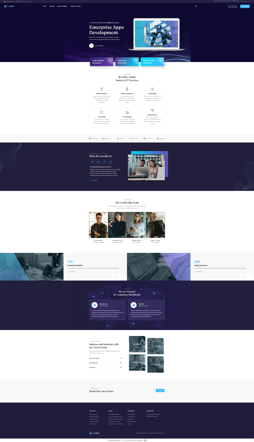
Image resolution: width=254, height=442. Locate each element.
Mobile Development (127, 93)
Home (44, 6)
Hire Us (237, 0)
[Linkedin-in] (246, 1)
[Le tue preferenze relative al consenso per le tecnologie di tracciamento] (251, 439)
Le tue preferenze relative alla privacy (133, 440)
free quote (245, 6)
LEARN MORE (94, 180)
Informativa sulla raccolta (114, 440)
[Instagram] (249, 1)
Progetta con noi (75, 6)
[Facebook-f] (244, 1)
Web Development (101, 93)
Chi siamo (51, 6)
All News (160, 390)
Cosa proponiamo (62, 6)
